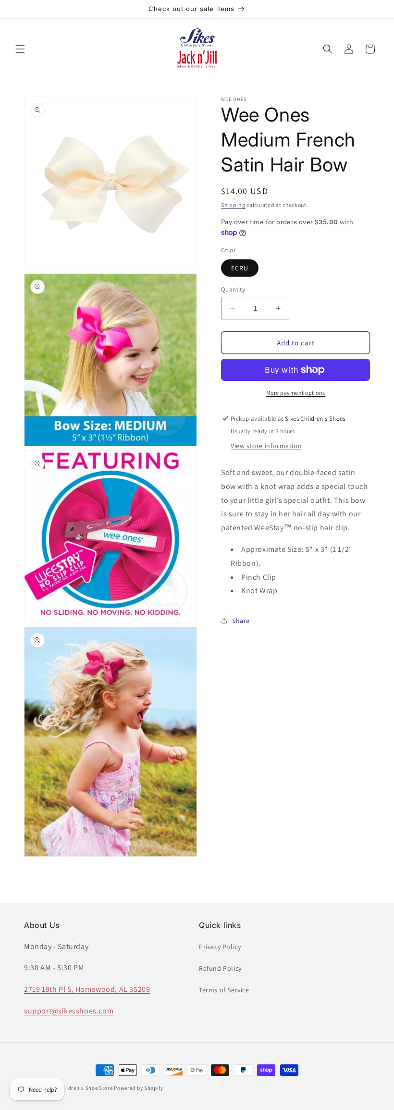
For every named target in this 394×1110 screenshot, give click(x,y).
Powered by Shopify (138, 1088)
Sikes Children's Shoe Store (78, 1088)
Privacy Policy (220, 946)
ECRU (239, 268)
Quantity (233, 289)
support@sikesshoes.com (68, 1011)
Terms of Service (224, 990)
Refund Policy (220, 968)
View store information (266, 445)
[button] (20, 49)
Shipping (233, 204)
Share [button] (241, 620)
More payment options (295, 392)
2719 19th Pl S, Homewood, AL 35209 (87, 989)
